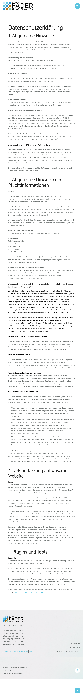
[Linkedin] (77, 670)
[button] (77, 689)
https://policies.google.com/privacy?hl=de (28, 592)
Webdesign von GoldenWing (13, 673)
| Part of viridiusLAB (9, 670)
